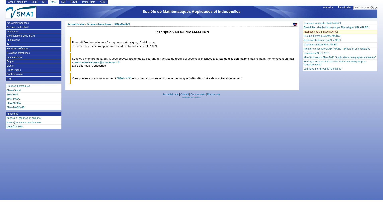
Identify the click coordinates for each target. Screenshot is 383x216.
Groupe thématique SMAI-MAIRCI (322, 36)
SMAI (53, 2)
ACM (102, 2)
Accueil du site (75, 24)
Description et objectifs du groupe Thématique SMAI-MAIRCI (336, 27)
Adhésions (12, 31)
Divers (10, 65)
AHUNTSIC (198, 97)
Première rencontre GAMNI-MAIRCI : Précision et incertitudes (337, 48)
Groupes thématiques (99, 24)
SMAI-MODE (13, 98)
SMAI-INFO (124, 78)
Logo (9, 78)
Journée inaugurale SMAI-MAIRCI (322, 23)
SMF (63, 2)
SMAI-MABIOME (15, 107)
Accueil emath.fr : (17, 2)
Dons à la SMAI (15, 126)
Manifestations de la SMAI (21, 35)
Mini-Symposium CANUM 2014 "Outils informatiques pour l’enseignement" (335, 63)
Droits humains (15, 74)
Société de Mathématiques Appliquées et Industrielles (191, 11)
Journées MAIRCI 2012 (316, 53)
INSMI (74, 2)
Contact (184, 94)
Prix (9, 44)
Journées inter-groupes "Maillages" (323, 68)
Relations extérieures (18, 48)
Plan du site (344, 7)
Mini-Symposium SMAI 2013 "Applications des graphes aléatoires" (340, 57)
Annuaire (328, 7)
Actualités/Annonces (18, 23)
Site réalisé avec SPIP (188, 97)
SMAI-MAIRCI (122, 24)
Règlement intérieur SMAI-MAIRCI (322, 40)
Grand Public (14, 70)
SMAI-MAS (12, 94)
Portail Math (88, 2)
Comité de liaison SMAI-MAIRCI (321, 44)
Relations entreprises (18, 53)
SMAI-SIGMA (14, 103)
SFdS (35, 2)
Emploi (10, 61)
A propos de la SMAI (18, 27)
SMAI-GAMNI (14, 90)
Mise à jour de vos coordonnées (24, 122)
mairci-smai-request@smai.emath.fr (97, 62)
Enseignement (14, 57)
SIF (44, 2)
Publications (13, 40)
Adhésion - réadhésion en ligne (24, 118)
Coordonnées (198, 94)
